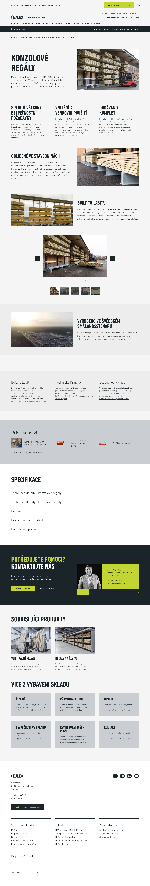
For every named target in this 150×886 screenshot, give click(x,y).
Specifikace (133, 29)
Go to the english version (119, 5)
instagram (122, 776)
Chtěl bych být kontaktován (27, 807)
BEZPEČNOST (58, 23)
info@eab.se (16, 798)
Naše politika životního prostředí (71, 840)
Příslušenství (118, 29)
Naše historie (62, 844)
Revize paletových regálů (79, 23)
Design (46, 23)
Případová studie (19, 833)
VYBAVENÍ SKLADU (37, 17)
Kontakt (134, 13)
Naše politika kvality (65, 837)
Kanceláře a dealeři (109, 833)
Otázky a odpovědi (119, 13)
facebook (115, 776)
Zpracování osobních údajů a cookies (26, 872)
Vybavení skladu (116, 17)
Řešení (50, 37)
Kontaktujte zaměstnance (112, 830)
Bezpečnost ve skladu (22, 840)
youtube (136, 776)
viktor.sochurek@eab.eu (116, 583)
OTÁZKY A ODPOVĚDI (23, 588)
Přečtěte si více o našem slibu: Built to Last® (29, 401)
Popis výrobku (101, 29)
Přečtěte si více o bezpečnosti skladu (114, 399)
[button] (37, 258)
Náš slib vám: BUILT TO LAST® (70, 830)
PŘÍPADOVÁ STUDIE (31, 23)
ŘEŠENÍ (14, 23)
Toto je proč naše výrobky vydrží (71, 833)
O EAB (104, 13)
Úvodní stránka (19, 37)
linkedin (129, 776)
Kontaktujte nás (47, 588)
